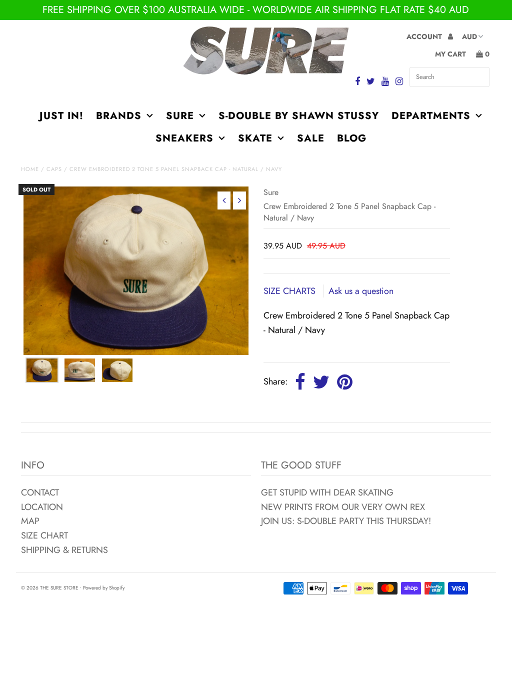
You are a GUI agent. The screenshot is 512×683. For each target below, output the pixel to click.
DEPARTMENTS (431, 115)
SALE (310, 138)
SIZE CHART (44, 535)
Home (30, 169)
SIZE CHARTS (291, 291)
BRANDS (119, 115)
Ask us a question (361, 291)
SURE (180, 115)
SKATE (255, 138)
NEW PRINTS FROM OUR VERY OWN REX (343, 507)
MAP (30, 521)
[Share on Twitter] (321, 382)
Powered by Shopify (103, 588)
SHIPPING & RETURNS (64, 550)
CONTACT (40, 492)
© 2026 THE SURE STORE (49, 588)
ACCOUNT (425, 37)
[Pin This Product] (344, 382)
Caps (54, 169)
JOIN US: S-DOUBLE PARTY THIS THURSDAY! (346, 521)
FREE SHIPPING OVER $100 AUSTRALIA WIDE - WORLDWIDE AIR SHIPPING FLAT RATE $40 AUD (255, 9)
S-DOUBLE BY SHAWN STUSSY (298, 115)
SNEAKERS (185, 138)
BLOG (351, 138)
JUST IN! (62, 115)
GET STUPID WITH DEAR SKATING (327, 492)
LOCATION (42, 507)
